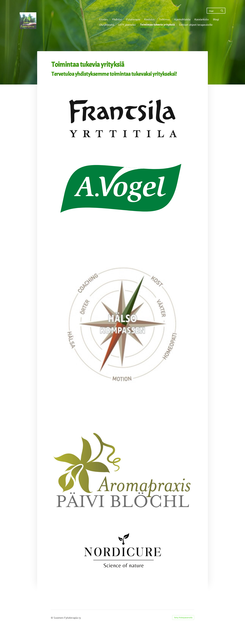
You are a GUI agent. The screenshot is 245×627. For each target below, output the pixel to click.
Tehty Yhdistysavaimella (183, 617)
